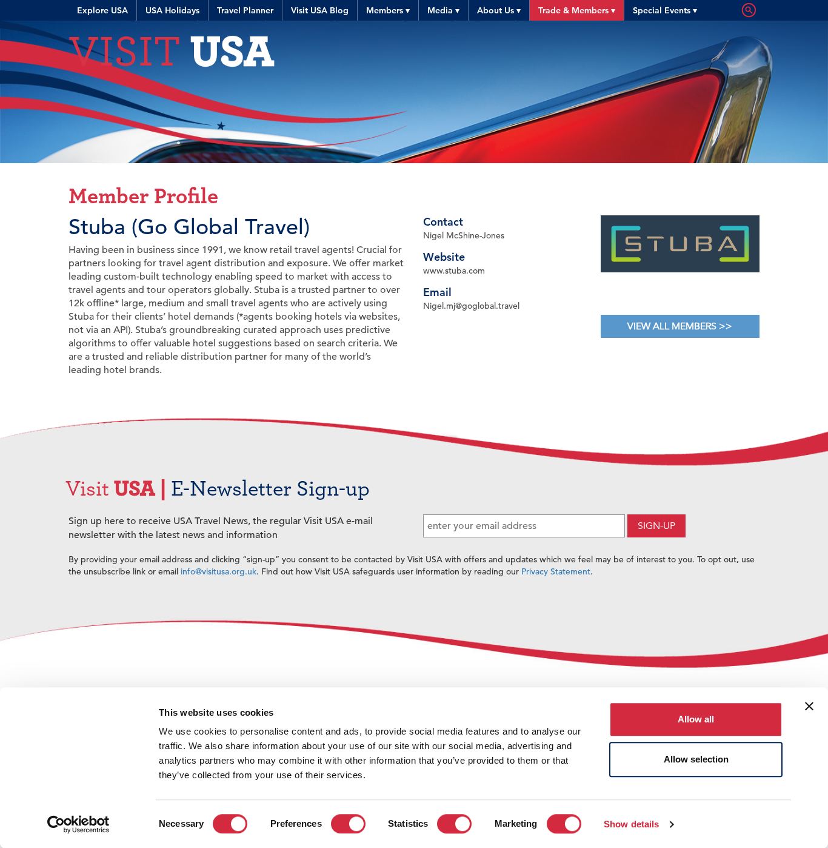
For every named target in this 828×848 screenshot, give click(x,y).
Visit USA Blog (320, 10)
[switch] (348, 823)
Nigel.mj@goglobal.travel (471, 305)
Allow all (696, 719)
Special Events (665, 10)
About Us (499, 10)
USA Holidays (172, 10)
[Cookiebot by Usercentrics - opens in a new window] (78, 824)
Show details (631, 824)
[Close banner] (809, 706)
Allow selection (696, 759)
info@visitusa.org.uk (218, 571)
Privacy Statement (555, 571)
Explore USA (102, 10)
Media (443, 10)
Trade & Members (576, 10)
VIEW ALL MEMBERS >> (679, 326)
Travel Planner (245, 10)
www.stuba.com (454, 270)
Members (388, 10)
